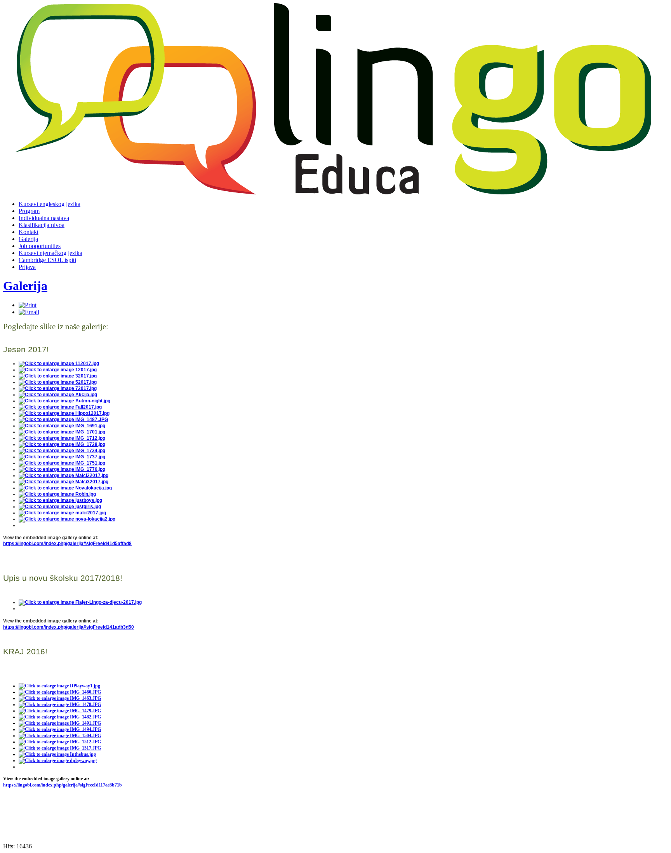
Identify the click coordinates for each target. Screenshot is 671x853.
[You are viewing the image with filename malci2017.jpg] (62, 513)
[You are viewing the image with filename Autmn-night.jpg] (64, 401)
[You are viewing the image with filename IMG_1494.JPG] (60, 729)
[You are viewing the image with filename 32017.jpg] (58, 376)
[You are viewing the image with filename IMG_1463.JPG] (60, 698)
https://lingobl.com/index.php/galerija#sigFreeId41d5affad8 (67, 543)
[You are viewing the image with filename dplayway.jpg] (58, 760)
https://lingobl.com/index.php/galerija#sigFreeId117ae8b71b (62, 785)
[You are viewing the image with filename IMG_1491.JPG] (60, 723)
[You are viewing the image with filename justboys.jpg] (60, 500)
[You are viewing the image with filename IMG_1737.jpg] (62, 457)
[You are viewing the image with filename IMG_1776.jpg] (62, 469)
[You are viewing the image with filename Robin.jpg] (57, 494)
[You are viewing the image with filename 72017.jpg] (58, 388)
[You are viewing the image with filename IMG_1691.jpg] (62, 425)
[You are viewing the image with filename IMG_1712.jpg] (62, 438)
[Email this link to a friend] (29, 312)
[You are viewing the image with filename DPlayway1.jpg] (59, 686)
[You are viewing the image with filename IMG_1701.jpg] (62, 432)
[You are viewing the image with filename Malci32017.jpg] (63, 481)
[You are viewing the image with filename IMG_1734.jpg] (62, 450)
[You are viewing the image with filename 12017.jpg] (58, 369)
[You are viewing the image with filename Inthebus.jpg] (57, 754)
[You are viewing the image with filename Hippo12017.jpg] (64, 413)
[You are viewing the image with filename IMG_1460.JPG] (60, 692)
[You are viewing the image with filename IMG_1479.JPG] (60, 710)
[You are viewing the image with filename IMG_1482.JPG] (60, 717)
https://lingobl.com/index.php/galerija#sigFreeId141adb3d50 (68, 627)
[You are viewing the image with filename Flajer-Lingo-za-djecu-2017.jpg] (80, 602)
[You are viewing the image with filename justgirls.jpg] (60, 506)
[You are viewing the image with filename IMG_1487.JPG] (63, 419)
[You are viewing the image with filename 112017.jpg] (59, 363)
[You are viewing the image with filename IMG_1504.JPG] (60, 735)
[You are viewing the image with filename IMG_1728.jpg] (62, 444)
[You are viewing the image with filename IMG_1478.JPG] (60, 704)
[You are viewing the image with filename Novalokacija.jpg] (65, 488)
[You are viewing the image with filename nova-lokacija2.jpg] (67, 519)
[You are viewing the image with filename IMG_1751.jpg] (62, 463)
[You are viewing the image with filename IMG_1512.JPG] (60, 742)
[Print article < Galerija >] (28, 305)
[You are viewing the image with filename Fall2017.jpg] (60, 407)
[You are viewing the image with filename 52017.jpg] (58, 382)
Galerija (25, 286)
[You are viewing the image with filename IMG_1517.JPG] (60, 748)
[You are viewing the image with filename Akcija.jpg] (58, 394)
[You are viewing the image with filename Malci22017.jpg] (63, 475)
